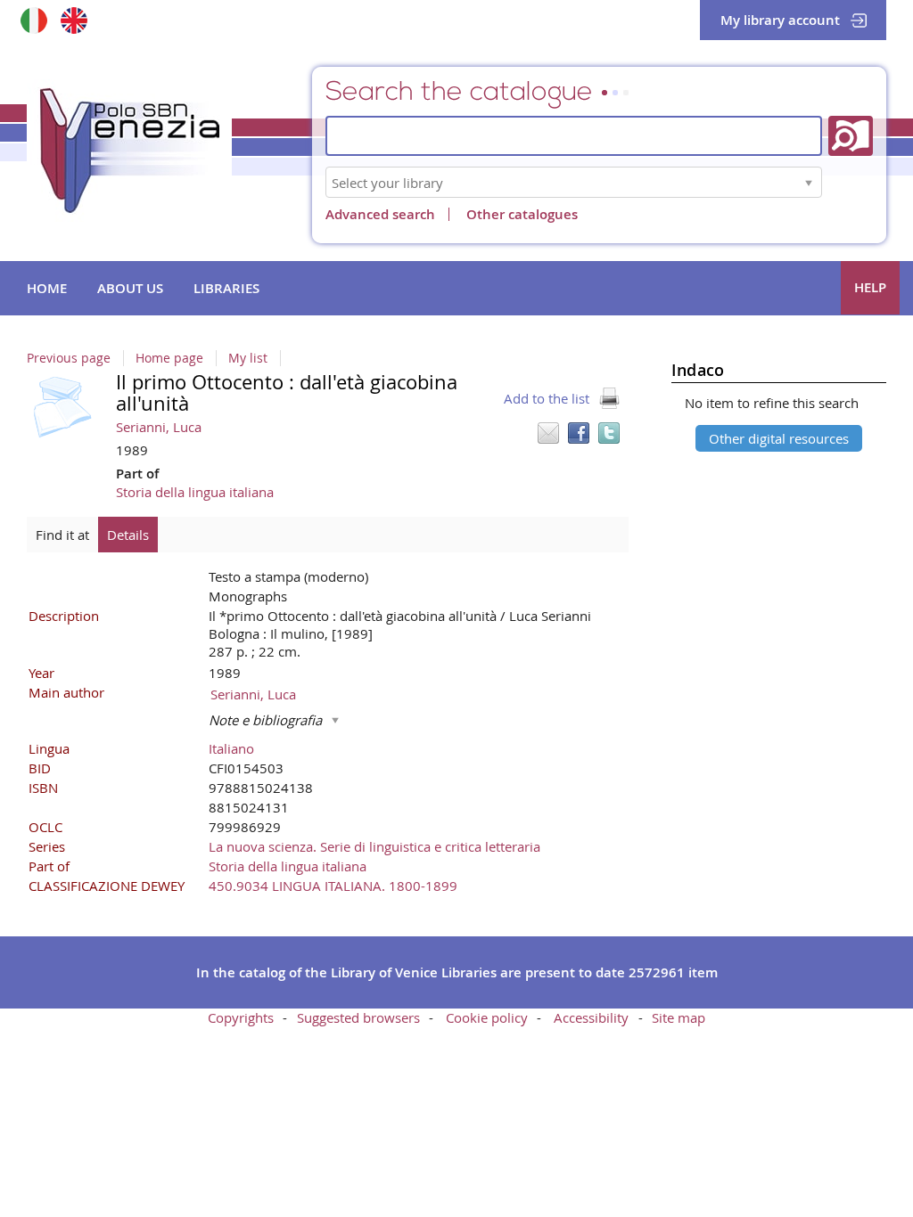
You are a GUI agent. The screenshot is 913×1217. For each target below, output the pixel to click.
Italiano (231, 748)
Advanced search (380, 214)
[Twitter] (609, 433)
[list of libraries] (808, 182)
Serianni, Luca (159, 427)
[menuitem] (46, 288)
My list (247, 358)
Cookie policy (487, 1017)
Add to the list (546, 398)
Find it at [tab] (62, 534)
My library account (780, 20)
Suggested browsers (358, 1017)
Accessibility (591, 1017)
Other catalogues (522, 214)
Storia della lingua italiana (195, 492)
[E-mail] (548, 433)
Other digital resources (779, 438)
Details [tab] (128, 534)
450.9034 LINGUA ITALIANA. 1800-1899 (333, 885)
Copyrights (241, 1017)
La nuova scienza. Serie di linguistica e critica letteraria (374, 846)
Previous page (69, 358)
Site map (678, 1017)
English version (73, 20)
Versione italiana (33, 20)
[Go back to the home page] (129, 150)
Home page (169, 358)
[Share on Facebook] (578, 433)
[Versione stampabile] (609, 398)
